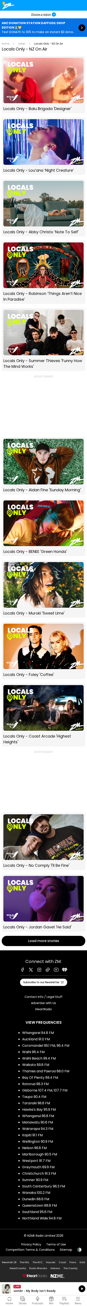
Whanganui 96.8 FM (38, 1115)
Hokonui (55, 1268)
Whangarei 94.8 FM (38, 1032)
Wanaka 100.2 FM (36, 1192)
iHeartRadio (43, 1009)
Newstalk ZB (9, 1262)
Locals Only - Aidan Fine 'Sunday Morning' (43, 465)
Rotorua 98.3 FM (35, 1083)
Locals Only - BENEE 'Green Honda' (43, 527)
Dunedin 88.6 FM (35, 1199)
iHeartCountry (18, 1268)
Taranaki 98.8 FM (36, 1103)
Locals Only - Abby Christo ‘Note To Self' (43, 207)
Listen (21, 43)
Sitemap (66, 1250)
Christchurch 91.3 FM (39, 1173)
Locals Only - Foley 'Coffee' (43, 650)
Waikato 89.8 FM (35, 1064)
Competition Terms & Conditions (30, 1250)
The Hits (24, 1262)
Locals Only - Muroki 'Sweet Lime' (43, 589)
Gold (82, 1262)
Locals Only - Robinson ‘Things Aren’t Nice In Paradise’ (43, 272)
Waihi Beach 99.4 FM (39, 1058)
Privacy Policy (31, 1244)
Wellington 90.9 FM (37, 1141)
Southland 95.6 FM (37, 1211)
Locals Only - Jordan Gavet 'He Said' (43, 903)
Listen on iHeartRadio (43, 1288)
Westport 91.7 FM (36, 1160)
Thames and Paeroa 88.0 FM (45, 1071)
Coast (62, 1262)
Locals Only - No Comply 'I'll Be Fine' (43, 841)
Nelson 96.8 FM (34, 1147)
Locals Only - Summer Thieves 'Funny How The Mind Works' (43, 339)
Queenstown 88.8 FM (39, 1205)
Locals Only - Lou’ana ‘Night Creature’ (43, 146)
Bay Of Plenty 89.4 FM (40, 1077)
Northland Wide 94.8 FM (41, 1218)
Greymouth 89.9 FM (38, 1167)
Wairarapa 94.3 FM (37, 1128)
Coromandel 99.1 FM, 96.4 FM (45, 1045)
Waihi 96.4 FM (33, 1051)
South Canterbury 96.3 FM (43, 1186)
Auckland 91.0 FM (36, 1039)
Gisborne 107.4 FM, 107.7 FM (44, 1090)
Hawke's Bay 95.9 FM (39, 1109)
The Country (70, 1268)
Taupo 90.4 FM (34, 1096)
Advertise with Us (43, 1003)
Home (5, 43)
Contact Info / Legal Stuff (43, 997)
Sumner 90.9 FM (35, 1179)
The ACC (38, 1262)
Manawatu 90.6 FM (37, 1122)
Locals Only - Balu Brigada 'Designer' (43, 84)
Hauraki (50, 1262)
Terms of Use (56, 1244)
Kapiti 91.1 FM (32, 1135)
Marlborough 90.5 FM (39, 1154)
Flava (72, 1262)
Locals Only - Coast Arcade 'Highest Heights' (43, 714)
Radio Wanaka (38, 1268)
